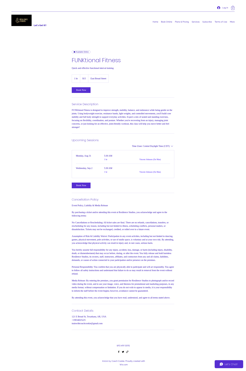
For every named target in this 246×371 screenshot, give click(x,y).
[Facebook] (118, 351)
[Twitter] (123, 351)
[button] (233, 8)
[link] (81, 90)
